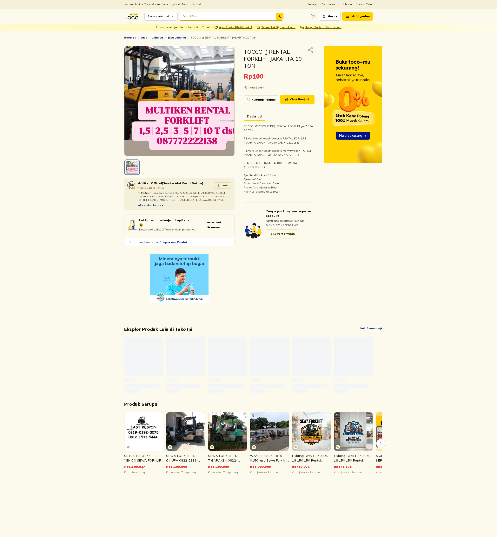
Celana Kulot (330, 4)
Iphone (347, 4)
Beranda (130, 37)
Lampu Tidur (364, 4)
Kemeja (312, 4)
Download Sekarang (214, 225)
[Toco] (179, 278)
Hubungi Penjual (263, 99)
